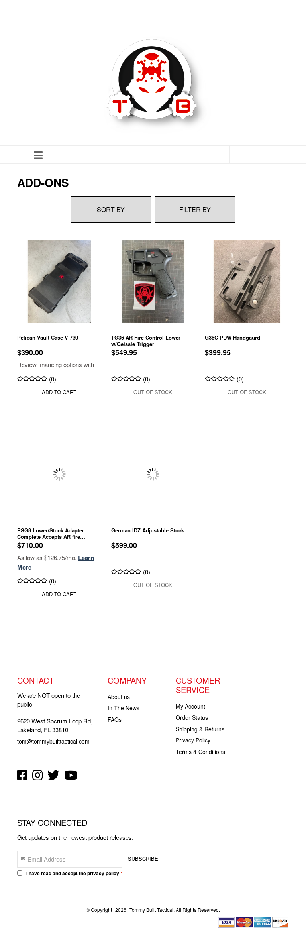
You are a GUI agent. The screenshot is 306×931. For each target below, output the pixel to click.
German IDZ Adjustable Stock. (148, 530)
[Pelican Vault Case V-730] (59, 280)
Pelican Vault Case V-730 (47, 337)
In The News (123, 708)
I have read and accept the (72, 873)
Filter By (195, 209)
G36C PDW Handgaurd (232, 337)
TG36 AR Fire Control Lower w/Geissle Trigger (145, 340)
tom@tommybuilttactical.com (53, 741)
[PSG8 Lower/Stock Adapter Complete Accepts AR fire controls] (59, 473)
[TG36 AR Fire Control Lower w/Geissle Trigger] (153, 280)
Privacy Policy (193, 740)
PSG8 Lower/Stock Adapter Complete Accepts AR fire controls (50, 533)
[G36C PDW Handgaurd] (246, 280)
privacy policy (103, 873)
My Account (190, 706)
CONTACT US (172, 18)
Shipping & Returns (200, 729)
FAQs (115, 719)
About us (119, 697)
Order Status (192, 717)
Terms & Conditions (200, 752)
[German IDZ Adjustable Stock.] (153, 473)
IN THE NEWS (133, 18)
